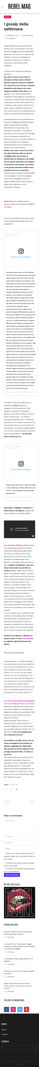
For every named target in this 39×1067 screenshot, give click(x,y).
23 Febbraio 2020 (12, 35)
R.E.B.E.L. (19, 497)
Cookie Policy (19, 1064)
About (4, 1030)
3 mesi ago (10, 952)
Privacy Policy (30, 1061)
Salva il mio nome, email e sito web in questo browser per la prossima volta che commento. (19, 856)
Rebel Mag (29, 35)
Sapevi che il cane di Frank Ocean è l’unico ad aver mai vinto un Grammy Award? (18, 985)
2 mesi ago (10, 937)
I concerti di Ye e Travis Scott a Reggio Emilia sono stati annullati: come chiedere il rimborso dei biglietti (19, 946)
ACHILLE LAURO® (22, 392)
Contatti (4, 1034)
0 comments (11, 38)
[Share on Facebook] (10, 784)
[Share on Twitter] (13, 784)
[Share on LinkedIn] (16, 784)
